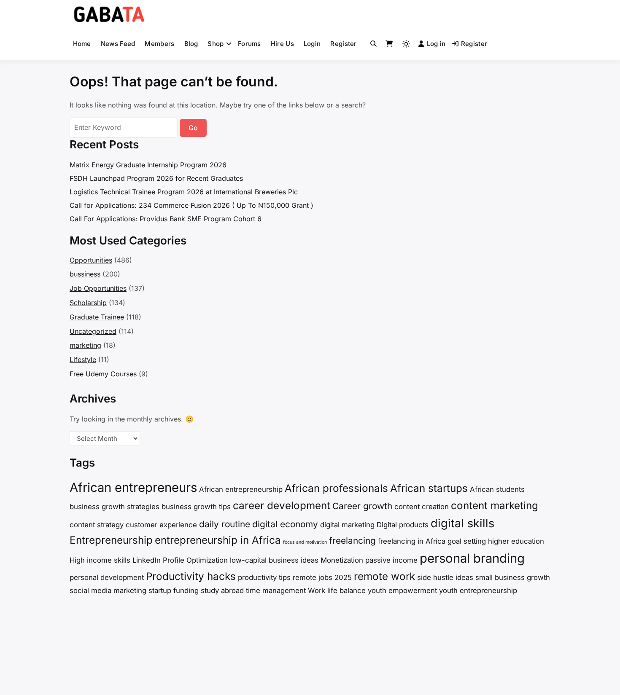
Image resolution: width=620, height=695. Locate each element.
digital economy (285, 524)
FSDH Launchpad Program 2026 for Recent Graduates (156, 178)
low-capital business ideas (274, 560)
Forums (249, 44)
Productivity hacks (191, 576)
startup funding (173, 590)
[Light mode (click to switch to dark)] (406, 44)
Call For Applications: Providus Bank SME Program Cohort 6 (165, 219)
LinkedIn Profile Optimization (180, 560)
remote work (384, 576)
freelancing (352, 540)
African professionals (336, 488)
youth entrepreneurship (478, 590)
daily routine (224, 524)
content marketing (494, 505)
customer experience (161, 525)
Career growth (362, 506)
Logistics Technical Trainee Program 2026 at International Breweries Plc (184, 192)
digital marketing (347, 525)
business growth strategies (114, 506)
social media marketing (108, 590)
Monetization (342, 560)
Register (343, 44)
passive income (391, 560)
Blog (191, 44)
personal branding (472, 558)
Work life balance (337, 590)
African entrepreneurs (133, 487)
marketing (85, 345)
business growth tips (196, 506)
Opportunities (91, 260)
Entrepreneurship (111, 540)
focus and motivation (305, 542)
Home (82, 44)
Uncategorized (93, 331)
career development (281, 505)
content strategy (97, 525)
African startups (429, 488)
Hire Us (282, 44)
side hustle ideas (445, 577)
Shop (216, 44)
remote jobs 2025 (322, 577)
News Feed (118, 44)
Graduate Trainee (97, 317)
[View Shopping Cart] (389, 44)
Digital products (403, 525)
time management (276, 590)
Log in (436, 44)
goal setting (466, 541)
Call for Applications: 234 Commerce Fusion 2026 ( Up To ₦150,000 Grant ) (191, 205)
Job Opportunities (98, 288)
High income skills (100, 560)
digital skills (462, 523)
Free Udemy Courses (103, 374)
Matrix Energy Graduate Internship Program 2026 (148, 165)
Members (159, 44)
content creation (421, 506)
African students (497, 489)
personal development (107, 577)
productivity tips (264, 577)
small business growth (512, 577)
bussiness (85, 274)
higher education (516, 541)
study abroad (222, 590)
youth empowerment (402, 590)
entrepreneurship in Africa (218, 540)
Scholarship (88, 302)
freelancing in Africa (411, 541)
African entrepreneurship (241, 489)
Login (312, 44)
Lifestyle (83, 359)
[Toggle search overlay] (373, 44)
